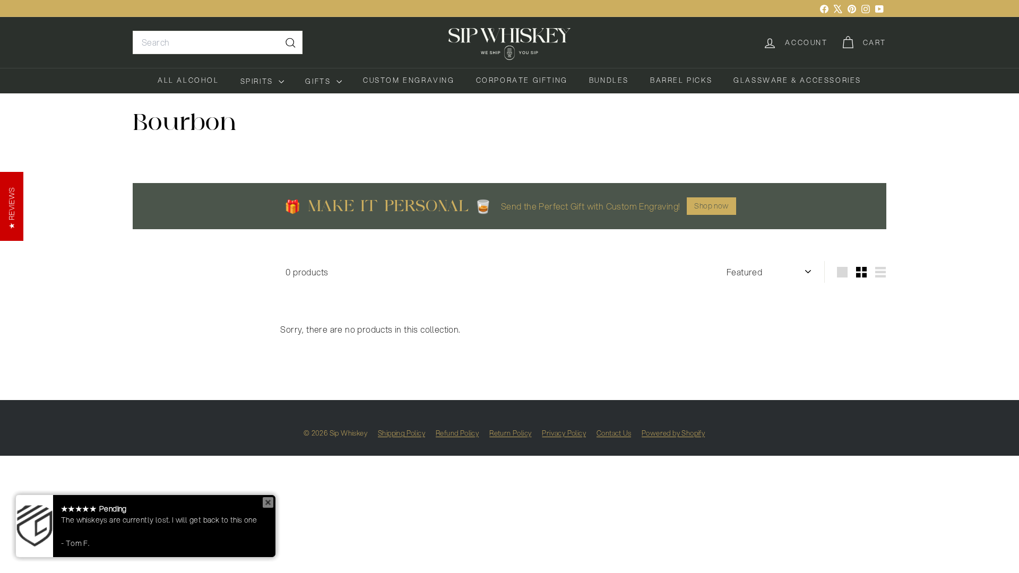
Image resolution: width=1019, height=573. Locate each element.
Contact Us (614, 433)
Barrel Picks (681, 80)
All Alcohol (188, 80)
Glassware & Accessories (797, 80)
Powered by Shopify (673, 433)
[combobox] (218, 42)
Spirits (258, 81)
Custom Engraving (409, 80)
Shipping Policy (401, 433)
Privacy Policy (564, 433)
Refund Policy (457, 433)
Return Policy (510, 433)
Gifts (319, 81)
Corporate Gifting (522, 80)
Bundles (609, 80)
